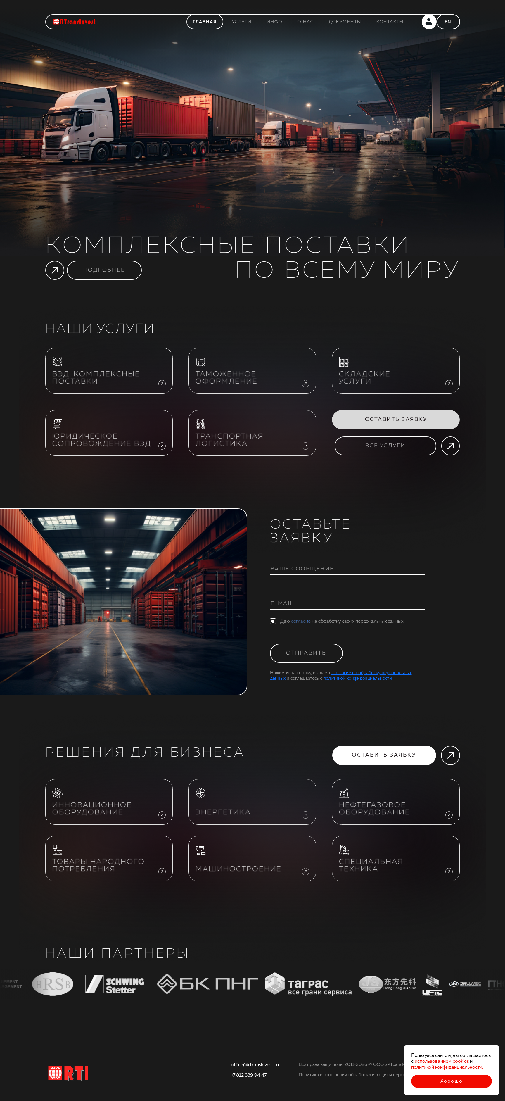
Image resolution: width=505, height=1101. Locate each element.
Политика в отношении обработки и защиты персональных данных (369, 1075)
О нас (306, 21)
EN (448, 21)
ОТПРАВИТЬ (306, 653)
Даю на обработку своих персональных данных (342, 621)
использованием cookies (442, 1061)
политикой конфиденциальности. (447, 1067)
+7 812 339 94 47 (249, 1075)
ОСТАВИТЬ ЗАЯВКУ (396, 419)
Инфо (274, 21)
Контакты (390, 21)
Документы (345, 21)
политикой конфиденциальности (357, 678)
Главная (205, 21)
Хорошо (451, 1081)
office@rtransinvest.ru (255, 1065)
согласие (301, 621)
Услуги (242, 21)
